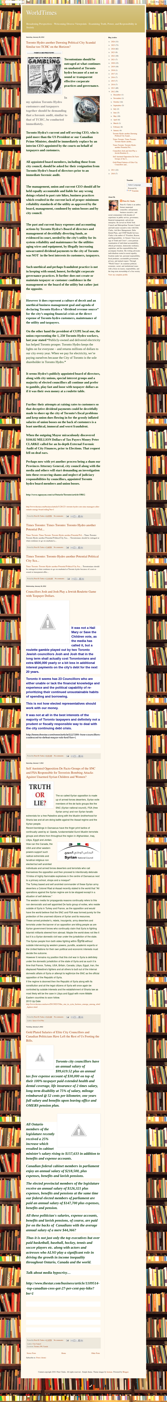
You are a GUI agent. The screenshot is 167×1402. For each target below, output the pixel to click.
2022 (113, 56)
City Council (37, 1344)
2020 (113, 63)
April (115, 119)
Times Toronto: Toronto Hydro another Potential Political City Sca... (54, 566)
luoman (109, 1372)
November (117, 98)
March (116, 123)
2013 (113, 88)
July (115, 109)
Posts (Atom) (41, 1357)
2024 (113, 48)
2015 (113, 81)
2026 (113, 41)
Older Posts (95, 1353)
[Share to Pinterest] (81, 516)
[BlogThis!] (74, 516)
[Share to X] (77, 516)
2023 (113, 52)
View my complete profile (118, 274)
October (116, 102)
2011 (113, 170)
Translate (135, 191)
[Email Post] (67, 516)
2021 (113, 59)
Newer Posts (31, 1353)
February (117, 127)
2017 (113, 73)
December (117, 94)
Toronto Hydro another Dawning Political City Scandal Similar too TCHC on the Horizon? (61, 44)
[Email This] (72, 516)
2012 (113, 91)
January (116, 130)
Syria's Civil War (38, 1020)
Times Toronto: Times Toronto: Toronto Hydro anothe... (124, 140)
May (115, 116)
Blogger (125, 1372)
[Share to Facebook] (79, 516)
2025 (113, 45)
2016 (113, 77)
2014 (113, 84)
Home (63, 1353)
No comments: (59, 516)
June (115, 112)
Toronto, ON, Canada (41, 1346)
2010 (113, 173)
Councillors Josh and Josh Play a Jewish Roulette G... (125, 152)
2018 (113, 70)
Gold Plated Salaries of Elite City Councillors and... (125, 163)
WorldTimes (41, 12)
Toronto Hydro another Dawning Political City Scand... (125, 134)
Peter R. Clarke (129, 201)
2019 (113, 66)
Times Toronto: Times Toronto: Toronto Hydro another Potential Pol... (54, 535)
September (117, 105)
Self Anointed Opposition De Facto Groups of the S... (126, 157)
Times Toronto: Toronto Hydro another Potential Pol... (124, 146)
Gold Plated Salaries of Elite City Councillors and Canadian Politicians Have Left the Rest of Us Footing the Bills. (62, 1036)
